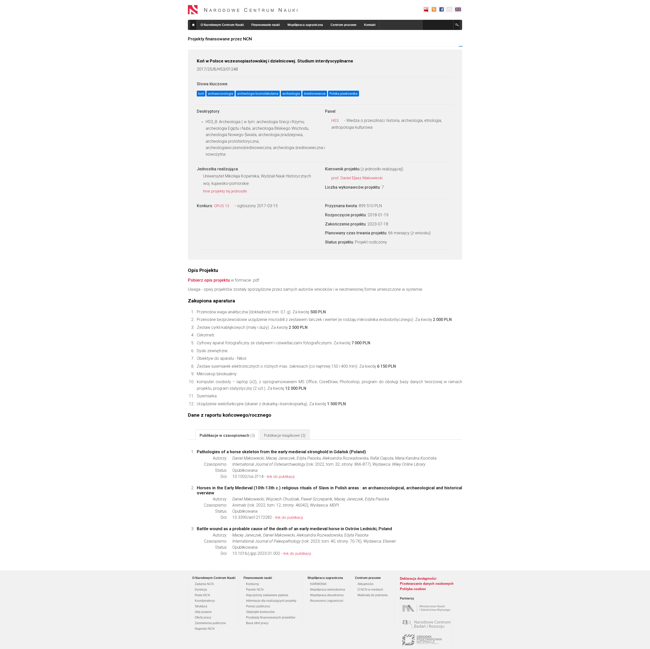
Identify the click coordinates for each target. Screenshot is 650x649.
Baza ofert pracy (257, 623)
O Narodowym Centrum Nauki (222, 25)
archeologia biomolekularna (257, 93)
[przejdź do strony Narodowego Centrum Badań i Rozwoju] (427, 624)
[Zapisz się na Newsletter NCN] (449, 9)
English (458, 9)
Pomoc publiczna (258, 606)
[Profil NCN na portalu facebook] (441, 9)
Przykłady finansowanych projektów (270, 617)
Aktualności (365, 584)
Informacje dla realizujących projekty (271, 600)
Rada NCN (202, 595)
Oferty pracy (203, 617)
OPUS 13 (222, 206)
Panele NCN (255, 589)
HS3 (335, 120)
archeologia (291, 93)
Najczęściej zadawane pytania (267, 595)
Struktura (201, 606)
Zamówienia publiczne (210, 623)
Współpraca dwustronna (327, 595)
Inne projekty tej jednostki (225, 191)
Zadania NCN (204, 584)
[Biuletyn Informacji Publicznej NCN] (426, 9)
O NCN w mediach (370, 589)
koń (201, 93)
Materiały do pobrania (373, 595)
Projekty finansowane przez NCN (220, 38)
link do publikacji (281, 476)
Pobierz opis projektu (209, 280)
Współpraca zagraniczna (305, 25)
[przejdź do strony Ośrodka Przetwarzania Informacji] (427, 639)
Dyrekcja (201, 589)
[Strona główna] (243, 9)
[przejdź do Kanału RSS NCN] (433, 9)
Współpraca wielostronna (327, 589)
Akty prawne (203, 611)
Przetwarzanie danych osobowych (426, 584)
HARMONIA (318, 584)
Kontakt (370, 25)
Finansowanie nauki (265, 25)
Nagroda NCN (205, 628)
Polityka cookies (413, 589)
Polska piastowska (344, 93)
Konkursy (252, 584)
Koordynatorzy (205, 600)
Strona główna (193, 25)
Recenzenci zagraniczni (326, 600)
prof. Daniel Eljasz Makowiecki (357, 178)
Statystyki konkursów (260, 611)
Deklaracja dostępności (418, 578)
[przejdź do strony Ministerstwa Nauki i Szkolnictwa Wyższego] (427, 608)
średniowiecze (315, 93)
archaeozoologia (220, 93)
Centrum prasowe (343, 25)
